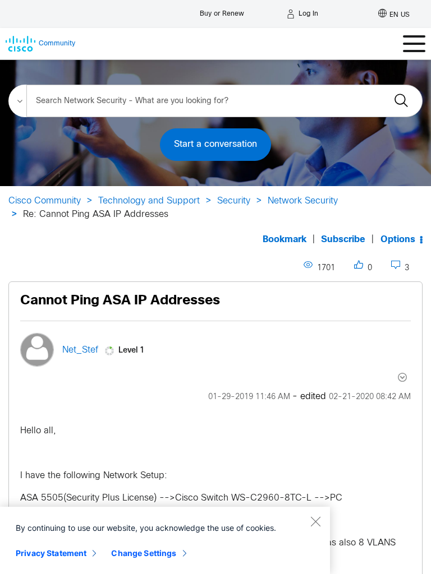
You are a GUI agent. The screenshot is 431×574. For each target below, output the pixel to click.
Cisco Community (44, 201)
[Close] (315, 521)
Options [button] (397, 239)
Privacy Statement (51, 553)
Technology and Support (149, 201)
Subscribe (343, 239)
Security (233, 201)
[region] (165, 540)
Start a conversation (215, 144)
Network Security (303, 201)
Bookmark (284, 239)
